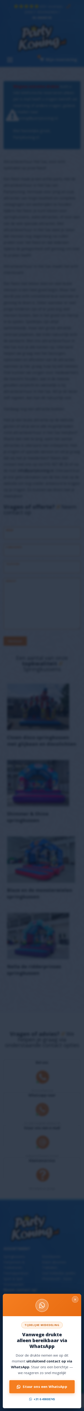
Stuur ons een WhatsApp (45, 1386)
